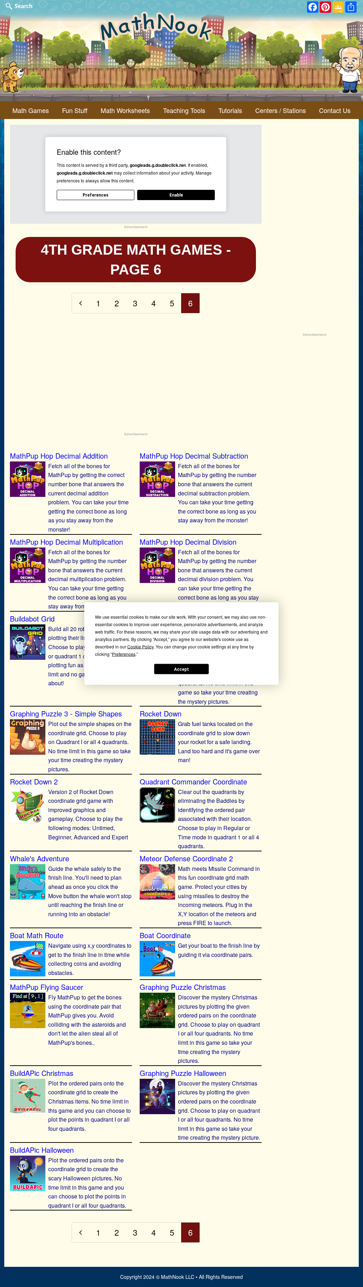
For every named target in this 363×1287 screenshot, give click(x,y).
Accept (181, 669)
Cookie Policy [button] (140, 647)
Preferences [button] (123, 654)
